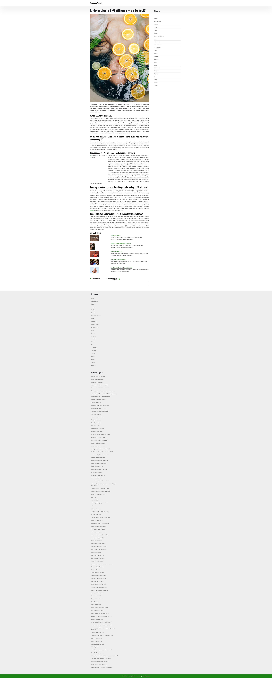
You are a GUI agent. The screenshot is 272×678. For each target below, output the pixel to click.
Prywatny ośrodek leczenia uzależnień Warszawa (103, 391)
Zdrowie (156, 85)
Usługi (155, 79)
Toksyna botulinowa (96, 402)
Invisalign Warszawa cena (97, 653)
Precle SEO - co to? (115, 235)
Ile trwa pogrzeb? (95, 647)
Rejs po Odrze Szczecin (97, 581)
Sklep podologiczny (96, 414)
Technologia (157, 68)
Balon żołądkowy (95, 425)
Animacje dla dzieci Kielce (97, 572)
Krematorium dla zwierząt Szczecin (100, 405)
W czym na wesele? (96, 514)
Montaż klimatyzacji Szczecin (98, 526)
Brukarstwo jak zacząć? (97, 638)
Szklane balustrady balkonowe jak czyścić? (102, 452)
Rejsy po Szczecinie (96, 569)
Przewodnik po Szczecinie (98, 475)
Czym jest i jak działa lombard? (118, 259)
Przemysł (156, 56)
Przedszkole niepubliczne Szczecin (100, 388)
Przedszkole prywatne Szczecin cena (100, 434)
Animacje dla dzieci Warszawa (98, 546)
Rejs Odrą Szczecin (96, 596)
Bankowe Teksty (96, 3)
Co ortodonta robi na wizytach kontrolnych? (121, 267)
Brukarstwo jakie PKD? (97, 641)
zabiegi (92, 210)
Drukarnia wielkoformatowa (98, 446)
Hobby (155, 30)
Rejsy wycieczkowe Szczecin (98, 584)
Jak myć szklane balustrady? (98, 443)
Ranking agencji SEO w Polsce (98, 399)
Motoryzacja (157, 42)
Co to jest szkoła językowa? (98, 437)
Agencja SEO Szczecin (97, 619)
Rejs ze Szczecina (96, 552)
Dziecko (156, 24)
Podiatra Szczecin (95, 420)
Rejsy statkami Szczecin (97, 593)
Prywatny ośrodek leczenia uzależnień (100, 396)
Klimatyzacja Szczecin (96, 520)
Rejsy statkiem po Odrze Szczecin (100, 613)
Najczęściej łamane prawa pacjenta (99, 661)
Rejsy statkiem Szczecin (97, 567)
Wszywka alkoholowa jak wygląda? (100, 411)
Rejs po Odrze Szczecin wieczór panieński (102, 564)
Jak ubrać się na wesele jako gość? (100, 511)
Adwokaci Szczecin (96, 508)
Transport (156, 71)
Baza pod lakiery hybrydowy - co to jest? (121, 243)
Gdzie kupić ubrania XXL (117, 251)
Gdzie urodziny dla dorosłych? (98, 494)
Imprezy (156, 33)
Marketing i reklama (159, 36)
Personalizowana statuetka (98, 457)
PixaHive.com (145, 676)
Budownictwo (157, 21)
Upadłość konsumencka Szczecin (99, 460)
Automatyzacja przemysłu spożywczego (101, 616)
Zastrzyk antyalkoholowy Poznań (99, 385)
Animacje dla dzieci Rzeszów (98, 578)
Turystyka (156, 74)
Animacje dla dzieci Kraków (98, 558)
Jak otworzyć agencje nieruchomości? (100, 491)
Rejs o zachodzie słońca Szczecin (99, 607)
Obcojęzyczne (157, 47)
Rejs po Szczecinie (96, 604)
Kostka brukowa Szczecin (97, 428)
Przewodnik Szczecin (96, 478)
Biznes (155, 18)
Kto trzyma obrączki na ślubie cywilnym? (101, 625)
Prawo (155, 53)
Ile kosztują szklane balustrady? (99, 440)
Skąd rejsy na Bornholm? (97, 561)
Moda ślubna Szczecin (97, 466)
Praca (155, 50)
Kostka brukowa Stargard (97, 644)
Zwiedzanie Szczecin (96, 472)
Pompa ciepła (94, 500)
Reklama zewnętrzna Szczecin (99, 532)
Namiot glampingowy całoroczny (99, 503)
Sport (155, 65)
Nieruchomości (157, 44)
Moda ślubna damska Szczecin (99, 463)
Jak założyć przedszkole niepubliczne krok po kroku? (104, 655)
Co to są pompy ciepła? (97, 431)
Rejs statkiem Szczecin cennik (99, 549)
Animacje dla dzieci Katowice (98, 575)
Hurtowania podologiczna (97, 417)
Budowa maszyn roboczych (98, 376)
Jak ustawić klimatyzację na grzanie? (100, 523)
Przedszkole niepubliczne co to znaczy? (101, 622)
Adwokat (93, 497)
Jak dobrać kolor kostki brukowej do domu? (102, 635)
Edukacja (156, 27)
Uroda (155, 76)
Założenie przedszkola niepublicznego (101, 658)
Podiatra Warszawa (96, 423)
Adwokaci (93, 506)
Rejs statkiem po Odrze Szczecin (99, 590)
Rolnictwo (156, 59)
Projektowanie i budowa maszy (99, 664)
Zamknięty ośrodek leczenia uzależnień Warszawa (103, 393)
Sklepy (155, 62)
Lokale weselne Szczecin (97, 555)
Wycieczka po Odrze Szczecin (99, 587)
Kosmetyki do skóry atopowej (98, 408)
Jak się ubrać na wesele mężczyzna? (100, 517)
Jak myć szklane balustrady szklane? (100, 449)
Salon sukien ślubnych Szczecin (99, 469)
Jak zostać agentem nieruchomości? (100, 481)
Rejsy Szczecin (95, 601)
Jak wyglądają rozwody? (97, 632)
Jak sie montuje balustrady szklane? (100, 454)
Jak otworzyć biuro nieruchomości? (100, 488)
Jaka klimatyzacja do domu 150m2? (100, 535)
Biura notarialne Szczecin (97, 382)
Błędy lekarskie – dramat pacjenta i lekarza (101, 667)
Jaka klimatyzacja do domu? (98, 538)
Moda (155, 39)
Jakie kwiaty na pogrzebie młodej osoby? (101, 650)
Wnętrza (156, 82)
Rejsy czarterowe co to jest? (98, 543)
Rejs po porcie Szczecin (97, 610)
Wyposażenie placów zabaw (98, 529)
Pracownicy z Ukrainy (96, 540)
